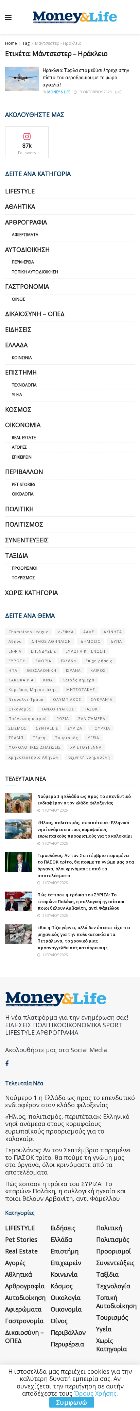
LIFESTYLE (20, 191)
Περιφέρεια (23, 262)
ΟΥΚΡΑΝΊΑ (101, 699)
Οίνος (18, 299)
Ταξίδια (16, 555)
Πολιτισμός (24, 524)
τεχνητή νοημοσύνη (89, 757)
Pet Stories (23, 484)
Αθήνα (15, 641)
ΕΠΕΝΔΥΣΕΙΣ (43, 651)
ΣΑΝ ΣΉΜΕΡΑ (91, 718)
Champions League (28, 631)
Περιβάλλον (24, 471)
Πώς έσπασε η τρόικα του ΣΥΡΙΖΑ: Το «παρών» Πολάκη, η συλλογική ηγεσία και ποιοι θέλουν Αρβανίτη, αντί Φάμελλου (80, 901)
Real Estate (24, 437)
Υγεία (17, 394)
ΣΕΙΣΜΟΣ (17, 728)
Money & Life (58, 92)
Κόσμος (18, 409)
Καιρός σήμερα (78, 679)
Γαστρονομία (27, 286)
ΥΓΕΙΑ (93, 737)
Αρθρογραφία (26, 222)
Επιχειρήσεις (99, 660)
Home (11, 43)
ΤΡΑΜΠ (15, 737)
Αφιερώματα (25, 235)
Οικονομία (22, 425)
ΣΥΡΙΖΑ (75, 728)
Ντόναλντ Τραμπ (25, 699)
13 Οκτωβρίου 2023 (94, 92)
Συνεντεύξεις (27, 540)
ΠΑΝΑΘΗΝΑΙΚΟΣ (57, 708)
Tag (26, 43)
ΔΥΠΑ (116, 641)
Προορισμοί (24, 568)
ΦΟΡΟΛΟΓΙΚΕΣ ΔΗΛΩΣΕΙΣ (34, 747)
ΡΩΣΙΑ (62, 718)
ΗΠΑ (12, 670)
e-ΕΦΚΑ (66, 631)
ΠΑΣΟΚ (91, 708)
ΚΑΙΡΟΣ (98, 670)
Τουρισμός (23, 578)
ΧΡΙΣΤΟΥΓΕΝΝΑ (86, 747)
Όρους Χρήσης (95, 1393)
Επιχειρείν (22, 457)
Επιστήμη (21, 372)
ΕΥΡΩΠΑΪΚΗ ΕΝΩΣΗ (85, 651)
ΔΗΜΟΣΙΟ (91, 641)
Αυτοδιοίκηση (27, 249)
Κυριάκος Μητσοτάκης (32, 689)
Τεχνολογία (24, 385)
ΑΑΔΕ (88, 631)
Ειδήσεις (18, 329)
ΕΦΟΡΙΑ (43, 660)
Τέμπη (39, 737)
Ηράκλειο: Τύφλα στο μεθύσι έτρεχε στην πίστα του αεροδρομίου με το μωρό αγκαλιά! (85, 77)
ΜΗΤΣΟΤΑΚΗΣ (80, 689)
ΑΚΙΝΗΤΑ (113, 631)
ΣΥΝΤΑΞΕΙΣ (47, 728)
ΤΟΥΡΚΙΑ (101, 728)
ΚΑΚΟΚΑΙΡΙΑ (21, 679)
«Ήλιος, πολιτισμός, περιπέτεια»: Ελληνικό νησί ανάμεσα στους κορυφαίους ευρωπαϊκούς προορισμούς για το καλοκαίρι (84, 829)
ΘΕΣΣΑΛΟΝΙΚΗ (41, 670)
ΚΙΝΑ (48, 679)
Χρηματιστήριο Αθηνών (33, 757)
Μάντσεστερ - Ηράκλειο (58, 43)
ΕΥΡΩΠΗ (17, 660)
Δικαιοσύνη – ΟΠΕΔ (35, 314)
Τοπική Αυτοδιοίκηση (35, 272)
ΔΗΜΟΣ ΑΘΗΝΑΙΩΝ (51, 641)
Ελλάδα (16, 345)
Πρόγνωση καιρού (27, 718)
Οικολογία (23, 494)
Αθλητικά (20, 206)
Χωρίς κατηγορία (31, 592)
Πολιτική (19, 509)
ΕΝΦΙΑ (14, 651)
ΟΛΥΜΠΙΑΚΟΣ (67, 699)
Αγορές (19, 447)
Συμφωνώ (71, 1402)
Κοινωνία (22, 358)
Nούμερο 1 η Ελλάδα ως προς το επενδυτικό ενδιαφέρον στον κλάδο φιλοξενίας (84, 799)
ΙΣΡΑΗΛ (73, 670)
